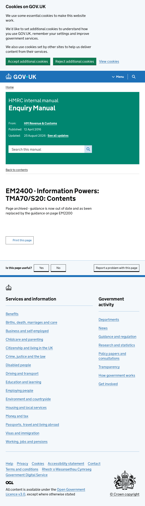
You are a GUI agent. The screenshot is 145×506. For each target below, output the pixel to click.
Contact (94, 463)
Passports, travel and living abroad (32, 424)
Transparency (109, 367)
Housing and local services (26, 407)
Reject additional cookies (74, 61)
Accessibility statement (66, 463)
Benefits (12, 314)
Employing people (19, 390)
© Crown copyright (124, 494)
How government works (117, 375)
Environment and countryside (28, 399)
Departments (109, 319)
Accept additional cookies (28, 61)
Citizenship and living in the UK (29, 348)
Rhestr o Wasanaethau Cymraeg (66, 469)
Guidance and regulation (117, 336)
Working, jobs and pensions (27, 441)
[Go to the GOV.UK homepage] (21, 76)
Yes (44, 268)
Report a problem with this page (116, 268)
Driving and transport (22, 373)
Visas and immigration (22, 433)
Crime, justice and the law (26, 356)
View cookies (109, 61)
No (61, 268)
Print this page (22, 240)
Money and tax (17, 416)
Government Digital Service (27, 475)
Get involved (108, 384)
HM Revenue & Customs (40, 123)
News (103, 328)
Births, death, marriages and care (31, 322)
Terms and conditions (22, 469)
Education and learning (23, 382)
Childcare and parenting (24, 339)
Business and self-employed (27, 331)
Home (10, 87)
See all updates (58, 135)
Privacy (22, 463)
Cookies (38, 463)
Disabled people (18, 365)
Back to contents (17, 170)
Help (9, 463)
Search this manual (26, 149)
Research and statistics (117, 345)
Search (88, 149)
